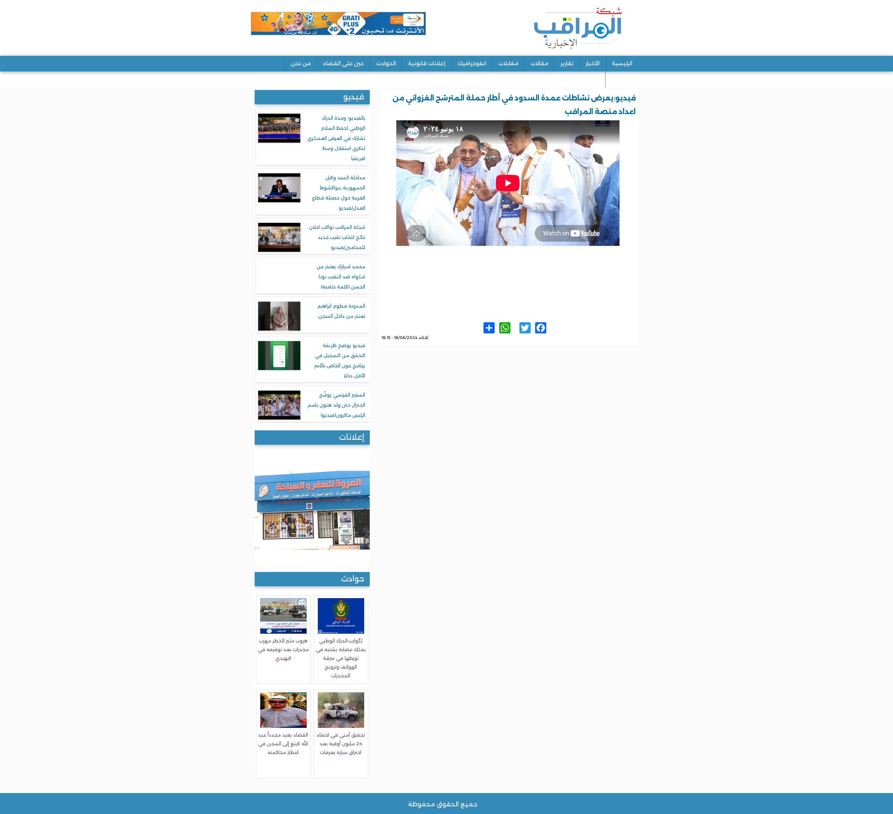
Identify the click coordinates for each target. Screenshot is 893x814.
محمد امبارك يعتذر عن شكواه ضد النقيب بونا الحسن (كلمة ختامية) (341, 276)
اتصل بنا (621, 79)
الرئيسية (622, 63)
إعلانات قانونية (426, 63)
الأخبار (593, 63)
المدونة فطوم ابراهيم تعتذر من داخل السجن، (341, 311)
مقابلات (508, 63)
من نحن (301, 63)
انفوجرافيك (472, 63)
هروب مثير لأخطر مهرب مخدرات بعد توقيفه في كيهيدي (283, 649)
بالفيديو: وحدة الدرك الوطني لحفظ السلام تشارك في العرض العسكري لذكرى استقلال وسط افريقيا (336, 138)
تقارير (567, 63)
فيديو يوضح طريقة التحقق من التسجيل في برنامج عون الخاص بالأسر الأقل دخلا (339, 360)
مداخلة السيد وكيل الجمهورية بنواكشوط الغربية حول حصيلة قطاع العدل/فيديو (338, 193)
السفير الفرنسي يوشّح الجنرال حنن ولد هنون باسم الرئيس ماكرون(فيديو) (336, 405)
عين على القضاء (343, 63)
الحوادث (386, 63)
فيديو (353, 96)
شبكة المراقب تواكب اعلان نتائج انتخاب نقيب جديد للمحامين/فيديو (337, 237)
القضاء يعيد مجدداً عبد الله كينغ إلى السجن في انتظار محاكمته (283, 743)
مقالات (539, 63)
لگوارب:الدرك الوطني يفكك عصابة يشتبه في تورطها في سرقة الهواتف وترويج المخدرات (341, 658)
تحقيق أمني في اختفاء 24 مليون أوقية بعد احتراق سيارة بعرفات (341, 743)
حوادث (352, 578)
